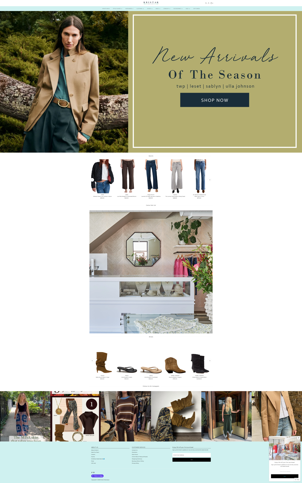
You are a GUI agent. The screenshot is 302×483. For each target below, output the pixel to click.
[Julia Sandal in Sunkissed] (151, 357)
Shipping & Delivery (137, 458)
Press (92, 461)
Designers (128, 8)
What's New (106, 8)
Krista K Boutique (104, 479)
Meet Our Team (95, 452)
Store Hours (135, 454)
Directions (134, 452)
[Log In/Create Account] (208, 3)
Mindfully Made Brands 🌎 (98, 458)
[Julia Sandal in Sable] (126, 357)
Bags (157, 8)
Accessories (177, 8)
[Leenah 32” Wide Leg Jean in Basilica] (151, 176)
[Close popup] (298, 438)
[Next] (210, 180)
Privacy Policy (135, 463)
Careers (93, 454)
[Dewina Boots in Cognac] (175, 357)
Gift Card (93, 463)
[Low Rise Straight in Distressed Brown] (126, 176)
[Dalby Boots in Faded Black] (199, 357)
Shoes (149, 8)
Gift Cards (196, 8)
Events (93, 456)
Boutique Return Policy (138, 461)
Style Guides (117, 8)
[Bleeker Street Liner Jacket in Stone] (102, 176)
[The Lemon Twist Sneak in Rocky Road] (175, 176)
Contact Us (134, 450)
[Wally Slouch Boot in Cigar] (102, 357)
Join (192, 459)
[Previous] (92, 180)
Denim (151, 156)
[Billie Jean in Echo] (199, 176)
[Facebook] (92, 473)
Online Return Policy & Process (140, 456)
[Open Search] (206, 3)
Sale (187, 8)
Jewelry (166, 8)
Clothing (140, 8)
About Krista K (94, 450)
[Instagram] (94, 473)
